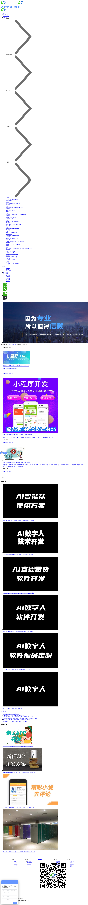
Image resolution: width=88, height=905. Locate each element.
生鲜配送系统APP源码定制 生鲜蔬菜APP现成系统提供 (16, 719)
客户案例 (5, 272)
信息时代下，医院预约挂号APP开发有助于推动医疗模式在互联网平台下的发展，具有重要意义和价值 (28, 437)
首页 (4, 13)
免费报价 (40, 859)
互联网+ (5, 17)
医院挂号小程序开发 (8, 373)
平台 (4, 266)
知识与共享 (29, 862)
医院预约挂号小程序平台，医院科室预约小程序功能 (16, 366)
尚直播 (7, 269)
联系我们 (8, 276)
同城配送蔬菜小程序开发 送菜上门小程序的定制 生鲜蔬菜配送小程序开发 (21, 718)
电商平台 (29, 861)
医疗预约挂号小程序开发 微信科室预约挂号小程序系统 (16, 462)
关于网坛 (71, 861)
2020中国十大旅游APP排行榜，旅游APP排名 (14, 715)
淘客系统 (58, 864)
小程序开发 (6, 16)
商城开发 (15, 864)
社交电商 (58, 861)
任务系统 (29, 864)
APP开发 (5, 14)
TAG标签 (14, 344)
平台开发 (15, 865)
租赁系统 (58, 862)
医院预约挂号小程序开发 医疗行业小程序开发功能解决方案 (17, 434)
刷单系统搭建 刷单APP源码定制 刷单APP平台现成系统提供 (18, 717)
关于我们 (5, 273)
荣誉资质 (8, 278)
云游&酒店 (8, 271)
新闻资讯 (71, 864)
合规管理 (8, 281)
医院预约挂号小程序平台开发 (10, 368)
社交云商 (8, 268)
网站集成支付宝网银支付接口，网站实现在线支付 (15, 721)
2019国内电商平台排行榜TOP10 (11, 714)
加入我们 (8, 279)
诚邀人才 (71, 865)
